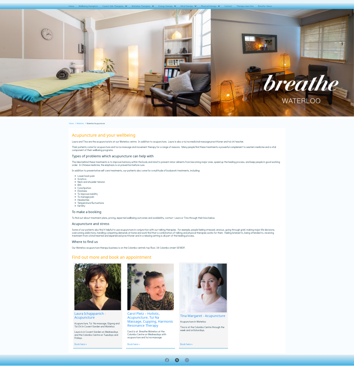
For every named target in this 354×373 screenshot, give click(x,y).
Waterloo (80, 123)
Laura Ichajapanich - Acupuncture (90, 315)
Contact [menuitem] (228, 6)
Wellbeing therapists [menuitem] (88, 6)
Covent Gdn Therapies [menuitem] (113, 6)
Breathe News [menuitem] (265, 6)
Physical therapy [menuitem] (208, 6)
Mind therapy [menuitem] (187, 6)
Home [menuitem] (71, 6)
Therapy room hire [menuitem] (245, 6)
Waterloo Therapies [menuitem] (141, 6)
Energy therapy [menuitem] (165, 6)
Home (71, 123)
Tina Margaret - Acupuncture (202, 315)
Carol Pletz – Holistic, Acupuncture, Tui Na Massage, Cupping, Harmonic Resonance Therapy (150, 319)
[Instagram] (187, 360)
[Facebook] (167, 360)
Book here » (80, 344)
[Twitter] (177, 360)
